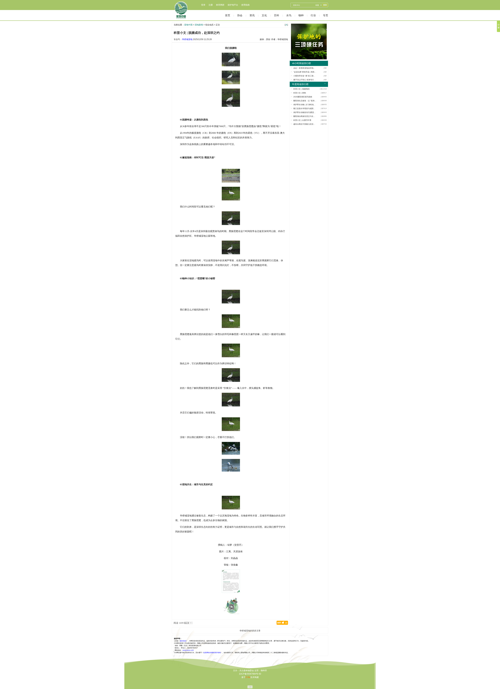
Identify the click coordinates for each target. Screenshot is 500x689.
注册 (211, 5)
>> (325, 84)
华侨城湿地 (187, 39)
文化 (264, 15)
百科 (276, 15)
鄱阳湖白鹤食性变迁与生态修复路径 (305, 116)
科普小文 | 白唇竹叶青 (302, 120)
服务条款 (183, 641)
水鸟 (288, 15)
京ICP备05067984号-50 (250, 674)
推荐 (282, 623)
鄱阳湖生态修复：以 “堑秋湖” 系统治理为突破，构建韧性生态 (305, 101)
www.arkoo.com (188, 650)
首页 (227, 15)
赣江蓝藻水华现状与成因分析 (305, 108)
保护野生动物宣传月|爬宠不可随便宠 (305, 112)
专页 (325, 15)
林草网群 (220, 5)
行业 (313, 15)
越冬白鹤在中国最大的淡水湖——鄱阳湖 (305, 124)
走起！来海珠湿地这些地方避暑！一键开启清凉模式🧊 (305, 68)
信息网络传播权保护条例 (212, 652)
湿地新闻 (199, 25)
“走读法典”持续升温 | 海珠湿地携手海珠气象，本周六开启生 (305, 72)
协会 (239, 15)
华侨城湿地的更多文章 (250, 631)
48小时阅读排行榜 (301, 63)
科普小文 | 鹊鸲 (299, 93)
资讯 (252, 15)
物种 (301, 15)
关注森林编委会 (246, 670)
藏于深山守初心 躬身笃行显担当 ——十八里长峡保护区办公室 (305, 80)
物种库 (264, 670)
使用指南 (245, 5)
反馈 (250, 687)
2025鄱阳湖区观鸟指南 (302, 97)
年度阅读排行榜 (300, 84)
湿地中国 (181, 10)
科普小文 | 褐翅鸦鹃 (301, 89)
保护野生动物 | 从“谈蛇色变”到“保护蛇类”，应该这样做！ (305, 105)
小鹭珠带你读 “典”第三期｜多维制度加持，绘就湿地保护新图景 (305, 76)
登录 (203, 5)
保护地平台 (233, 5)
